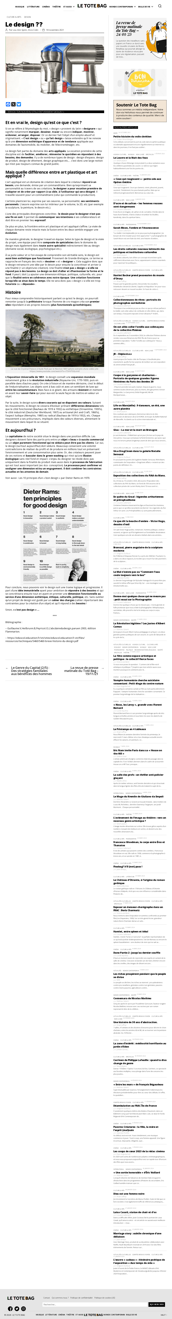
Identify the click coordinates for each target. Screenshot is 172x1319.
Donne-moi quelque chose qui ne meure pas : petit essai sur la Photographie (139, 598)
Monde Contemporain (121, 6)
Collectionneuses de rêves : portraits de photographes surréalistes (137, 301)
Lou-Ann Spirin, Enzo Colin (25, 29)
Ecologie (117, 647)
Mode (115, 133)
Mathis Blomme (123, 886)
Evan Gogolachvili (123, 686)
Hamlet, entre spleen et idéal (130, 931)
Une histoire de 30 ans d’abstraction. (135, 1022)
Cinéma (46, 6)
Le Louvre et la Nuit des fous (130, 157)
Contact (46, 1297)
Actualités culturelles (122, 246)
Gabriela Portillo (123, 578)
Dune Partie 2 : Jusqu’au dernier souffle (136, 952)
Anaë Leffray (121, 281)
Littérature (33, 6)
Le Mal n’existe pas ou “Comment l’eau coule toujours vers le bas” (136, 573)
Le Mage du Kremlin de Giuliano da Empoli (138, 796)
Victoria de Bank (123, 662)
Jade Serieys (121, 869)
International (118, 793)
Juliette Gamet (122, 1049)
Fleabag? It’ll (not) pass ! (127, 866)
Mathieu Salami (122, 629)
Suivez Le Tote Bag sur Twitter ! (17, 1308)
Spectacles (150, 154)
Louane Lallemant (124, 209)
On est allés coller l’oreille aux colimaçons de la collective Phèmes (138, 328)
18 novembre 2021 (55, 29)
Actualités (117, 971)
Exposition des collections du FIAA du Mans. (139, 475)
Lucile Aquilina (122, 710)
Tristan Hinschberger (125, 139)
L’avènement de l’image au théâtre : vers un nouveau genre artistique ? (139, 819)
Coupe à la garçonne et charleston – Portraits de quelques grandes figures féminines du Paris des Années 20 (136, 378)
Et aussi (67, 6)
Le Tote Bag (92, 7)
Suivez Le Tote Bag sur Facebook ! (11, 1308)
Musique (19, 6)
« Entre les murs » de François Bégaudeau (138, 1084)
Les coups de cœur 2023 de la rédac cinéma (139, 1151)
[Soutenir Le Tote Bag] (140, 111)
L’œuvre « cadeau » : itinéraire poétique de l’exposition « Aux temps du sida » (139, 1261)
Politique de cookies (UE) (104, 1297)
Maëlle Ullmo (122, 781)
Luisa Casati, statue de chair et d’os (134, 1212)
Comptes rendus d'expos (141, 270)
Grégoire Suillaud (123, 457)
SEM (118, 980)
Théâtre (56, 6)
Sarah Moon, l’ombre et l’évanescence (136, 227)
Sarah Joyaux (122, 160)
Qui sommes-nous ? (60, 1297)
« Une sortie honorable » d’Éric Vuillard (136, 1172)
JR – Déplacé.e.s (122, 353)
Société (133, 620)
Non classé (140, 154)
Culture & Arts (14, 17)
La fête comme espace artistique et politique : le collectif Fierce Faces (134, 657)
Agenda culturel (119, 154)
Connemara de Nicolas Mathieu (132, 998)
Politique (129, 650)
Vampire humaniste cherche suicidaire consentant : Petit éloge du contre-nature (138, 682)
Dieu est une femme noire (128, 1193)
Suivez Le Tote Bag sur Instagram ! (24, 1308)
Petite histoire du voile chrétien (132, 136)
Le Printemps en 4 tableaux (129, 729)
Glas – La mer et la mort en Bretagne (135, 429)
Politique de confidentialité (81, 1297)
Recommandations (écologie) (145, 650)
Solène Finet (121, 756)
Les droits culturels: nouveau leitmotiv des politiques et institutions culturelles (139, 250)
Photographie (131, 224)
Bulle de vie (144, 6)
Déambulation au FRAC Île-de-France (135, 1105)
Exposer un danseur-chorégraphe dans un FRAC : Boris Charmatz (138, 908)
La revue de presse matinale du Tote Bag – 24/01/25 (129, 29)
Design (27, 17)
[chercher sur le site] (159, 6)
